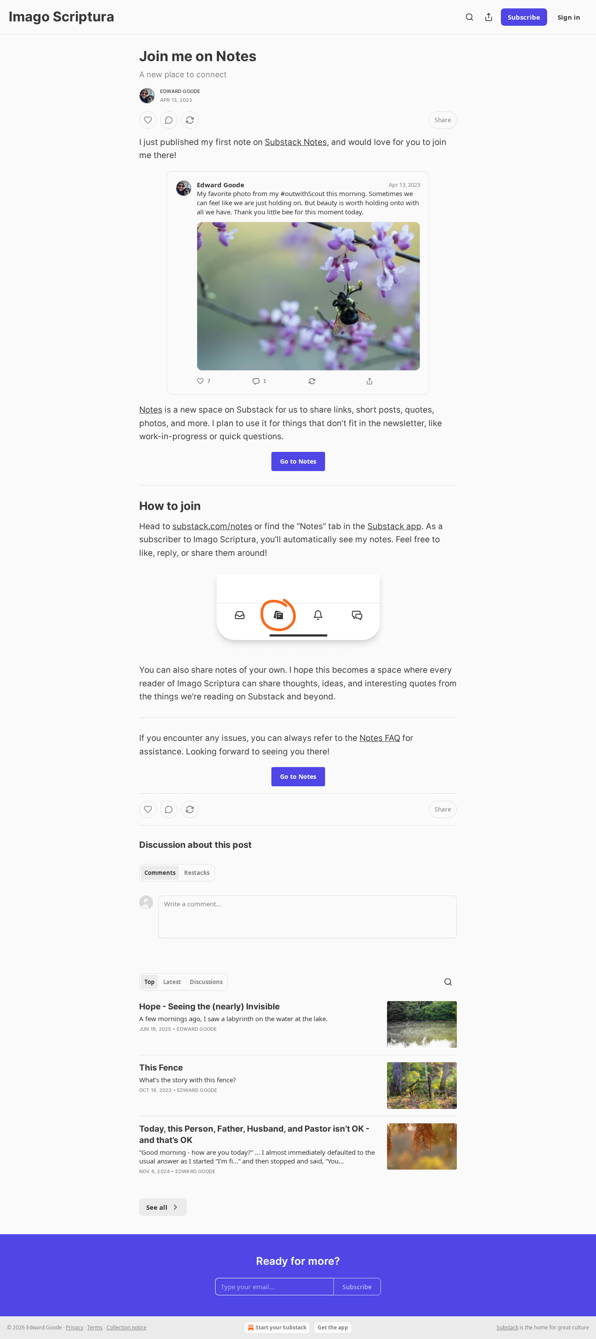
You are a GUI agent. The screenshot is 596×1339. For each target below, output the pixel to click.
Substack (507, 1327)
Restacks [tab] (196, 873)
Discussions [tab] (206, 982)
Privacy (74, 1327)
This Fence (161, 1068)
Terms (95, 1327)
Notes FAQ (380, 738)
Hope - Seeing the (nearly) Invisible (209, 1007)
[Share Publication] (488, 17)
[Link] (127, 506)
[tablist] (177, 872)
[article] (298, 1024)
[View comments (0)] (169, 120)
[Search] (469, 17)
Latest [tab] (172, 982)
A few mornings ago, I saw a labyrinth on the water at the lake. (233, 1018)
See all (157, 1207)
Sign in (569, 17)
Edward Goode (180, 91)
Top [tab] (149, 982)
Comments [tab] (159, 873)
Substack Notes (296, 142)
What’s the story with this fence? (187, 1079)
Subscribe (524, 17)
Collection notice (126, 1327)
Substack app (394, 526)
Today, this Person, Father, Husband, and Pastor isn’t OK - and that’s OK (254, 1134)
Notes (150, 410)
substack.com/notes (212, 526)
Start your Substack (281, 1327)
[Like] (148, 120)
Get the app (333, 1327)
